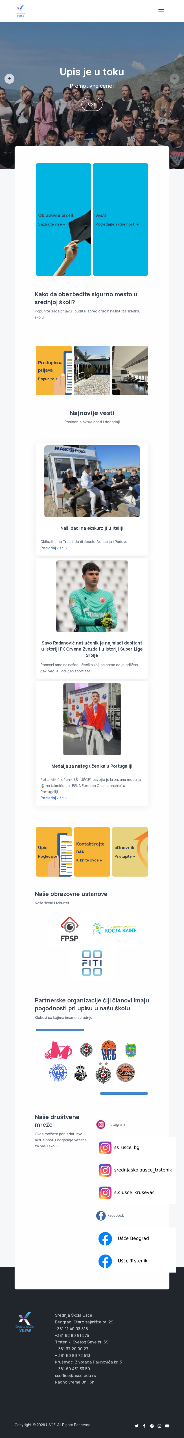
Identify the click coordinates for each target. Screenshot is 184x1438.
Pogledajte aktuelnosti (115, 224)
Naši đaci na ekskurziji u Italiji (92, 528)
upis (92, 104)
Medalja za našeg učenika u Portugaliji (92, 766)
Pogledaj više (52, 547)
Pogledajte (47, 856)
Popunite (46, 378)
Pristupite (123, 856)
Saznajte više (50, 224)
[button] (9, 79)
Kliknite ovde (87, 860)
